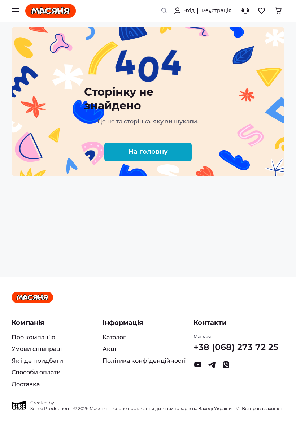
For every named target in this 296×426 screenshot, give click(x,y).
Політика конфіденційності (144, 360)
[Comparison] (245, 10)
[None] (226, 366)
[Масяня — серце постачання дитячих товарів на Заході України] (50, 11)
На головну (148, 152)
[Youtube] (197, 366)
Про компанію (33, 337)
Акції (110, 348)
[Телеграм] (212, 366)
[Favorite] (261, 10)
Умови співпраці (37, 348)
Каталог (114, 337)
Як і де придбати (37, 360)
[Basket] (278, 10)
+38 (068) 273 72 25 (235, 347)
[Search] (164, 11)
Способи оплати (36, 372)
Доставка (26, 384)
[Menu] (16, 10)
